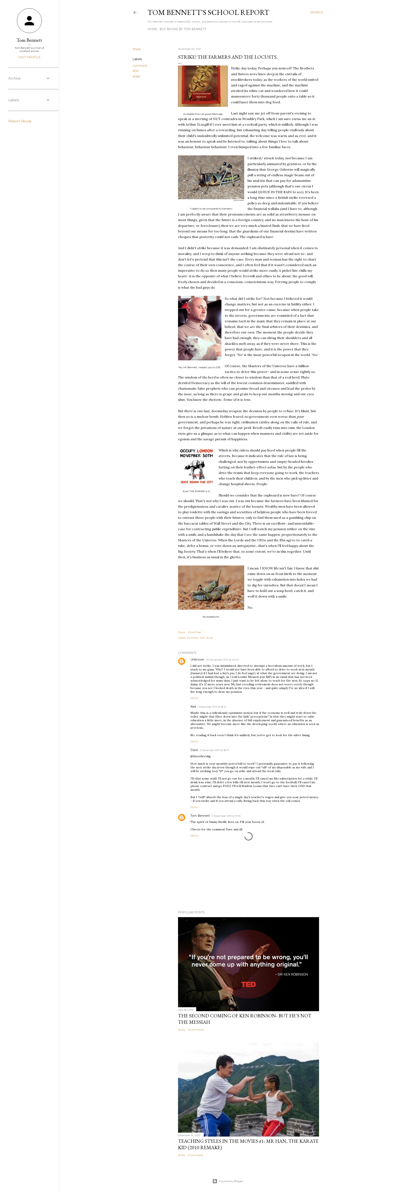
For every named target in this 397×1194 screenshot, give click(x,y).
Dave (194, 750)
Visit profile (29, 57)
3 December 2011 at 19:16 (226, 815)
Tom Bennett (200, 816)
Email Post (194, 632)
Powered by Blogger (231, 1181)
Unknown (197, 659)
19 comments (196, 1029)
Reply (194, 698)
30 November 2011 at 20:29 (222, 659)
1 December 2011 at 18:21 (212, 706)
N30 (136, 71)
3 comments (195, 1155)
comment (140, 66)
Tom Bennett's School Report (208, 12)
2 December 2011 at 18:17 (214, 750)
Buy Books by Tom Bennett (183, 29)
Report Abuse (19, 121)
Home (152, 29)
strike (136, 76)
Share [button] (137, 49)
